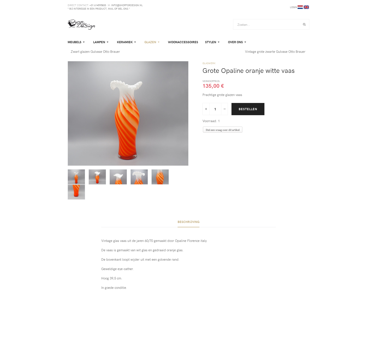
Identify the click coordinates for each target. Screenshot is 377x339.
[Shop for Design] (81, 24)
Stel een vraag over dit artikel (223, 130)
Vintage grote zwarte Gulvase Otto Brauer (275, 51)
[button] (77, 42)
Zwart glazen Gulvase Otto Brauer (95, 51)
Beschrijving (188, 222)
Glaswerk (209, 63)
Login (293, 7)
